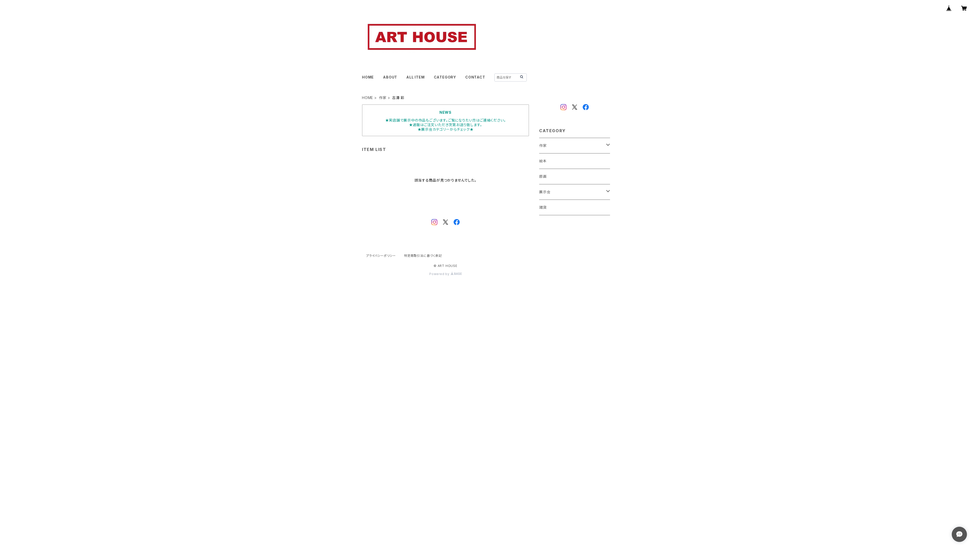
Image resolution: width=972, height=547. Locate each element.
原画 (543, 176)
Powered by (440, 274)
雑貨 (543, 207)
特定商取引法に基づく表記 (423, 256)
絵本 (543, 161)
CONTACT (475, 77)
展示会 (544, 192)
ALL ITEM (415, 77)
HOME (368, 77)
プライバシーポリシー (381, 256)
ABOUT (390, 77)
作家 (383, 97)
